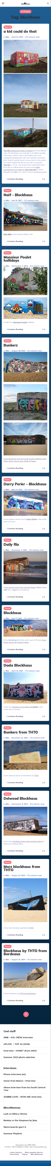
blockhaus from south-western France (27, 841)
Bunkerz (11, 345)
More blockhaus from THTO (22, 868)
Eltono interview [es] (15, 1074)
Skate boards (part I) (15, 1127)
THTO (36, 775)
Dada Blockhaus (18, 665)
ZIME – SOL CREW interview (18, 1037)
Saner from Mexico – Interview (19, 1080)
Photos (7, 190)
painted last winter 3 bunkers (18, 151)
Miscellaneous (37, 1154)
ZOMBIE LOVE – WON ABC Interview (23, 1096)
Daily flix (11, 544)
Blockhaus (12, 613)
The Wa (7, 165)
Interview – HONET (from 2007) (20, 1050)
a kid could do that (20, 31)
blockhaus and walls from (25, 707)
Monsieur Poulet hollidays (17, 259)
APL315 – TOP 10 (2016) (17, 1044)
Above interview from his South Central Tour (24, 1088)
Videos (25, 1154)
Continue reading (15, 179)
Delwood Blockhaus (20, 798)
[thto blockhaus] (25, 975)
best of (8, 27)
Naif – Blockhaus (18, 195)
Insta (19, 1147)
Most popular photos (34, 1152)
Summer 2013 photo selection (19, 1057)
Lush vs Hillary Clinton (15, 1113)
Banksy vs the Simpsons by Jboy (20, 1120)
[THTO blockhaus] (25, 755)
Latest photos (16, 1152)
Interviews (14, 1154)
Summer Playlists (13, 1133)
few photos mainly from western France (20, 587)
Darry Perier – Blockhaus (25, 484)
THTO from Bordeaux (27, 993)
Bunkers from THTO (21, 732)
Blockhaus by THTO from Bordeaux (25, 952)
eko (7, 37)
